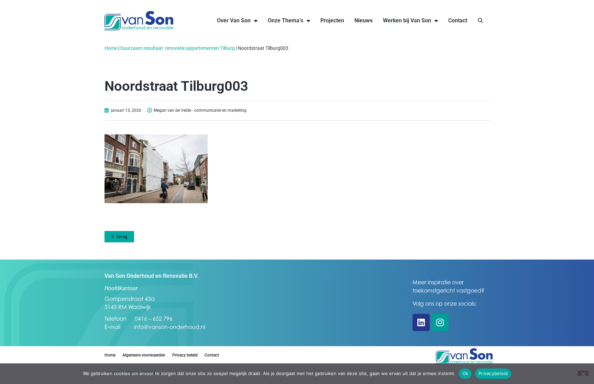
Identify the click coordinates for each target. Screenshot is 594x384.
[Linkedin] (421, 322)
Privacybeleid (493, 373)
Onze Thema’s (285, 20)
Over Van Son (234, 20)
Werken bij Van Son (407, 20)
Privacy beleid (185, 355)
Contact (457, 20)
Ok (465, 373)
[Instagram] (440, 322)
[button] (480, 20)
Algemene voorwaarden (143, 355)
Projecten (332, 20)
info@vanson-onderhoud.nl (169, 326)
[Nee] (583, 373)
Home (110, 48)
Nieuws (363, 20)
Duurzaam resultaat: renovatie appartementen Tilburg (177, 48)
